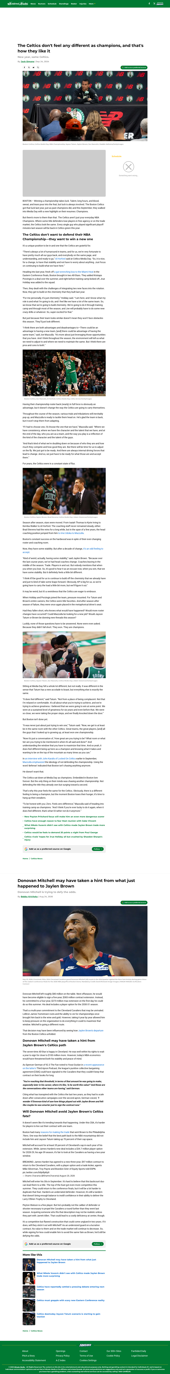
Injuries (82, 4)
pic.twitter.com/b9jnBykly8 (36, 1172)
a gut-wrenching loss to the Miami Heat (73, 271)
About (25, 1351)
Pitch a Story (28, 1355)
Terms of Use (86, 1355)
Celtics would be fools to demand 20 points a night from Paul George (61, 832)
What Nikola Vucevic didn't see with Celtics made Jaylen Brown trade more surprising (64, 826)
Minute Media (19, 1367)
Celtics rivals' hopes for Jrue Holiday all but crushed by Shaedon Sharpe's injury (63, 838)
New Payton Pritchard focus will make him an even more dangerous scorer (64, 816)
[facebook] (149, 4)
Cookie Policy (113, 1355)
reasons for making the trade (55, 1132)
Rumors (41, 4)
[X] (154, 4)
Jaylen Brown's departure (90, 1030)
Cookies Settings (88, 1360)
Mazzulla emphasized (34, 762)
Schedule (52, 4)
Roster (74, 4)
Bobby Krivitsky (29, 896)
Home (25, 858)
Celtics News (36, 858)
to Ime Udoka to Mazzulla (71, 533)
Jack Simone (27, 61)
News (33, 4)
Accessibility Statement (34, 1360)
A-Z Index (60, 1360)
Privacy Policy (63, 1355)
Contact (84, 1351)
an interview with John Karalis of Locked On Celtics (50, 758)
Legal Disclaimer (139, 1355)
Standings (63, 4)
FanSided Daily (138, 1351)
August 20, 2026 (67, 1175)
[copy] (38, 67)
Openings (60, 1351)
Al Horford (60, 258)
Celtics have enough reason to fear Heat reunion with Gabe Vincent (60, 821)
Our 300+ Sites (114, 1351)
